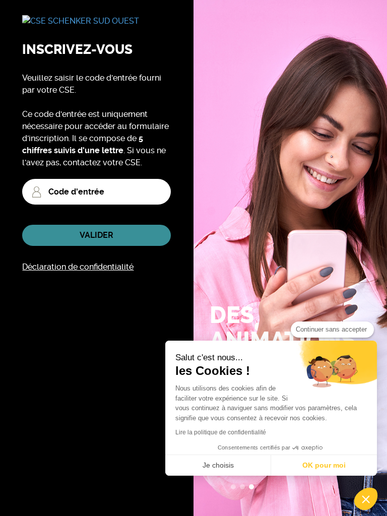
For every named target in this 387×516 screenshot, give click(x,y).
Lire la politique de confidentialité (220, 432)
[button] (366, 499)
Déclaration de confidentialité (78, 267)
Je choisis (218, 465)
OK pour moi (324, 465)
